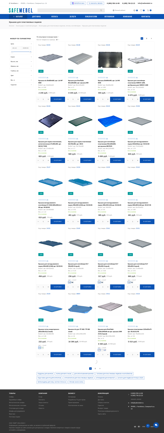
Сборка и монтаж (103, 402)
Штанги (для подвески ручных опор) (130, 378)
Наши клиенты (43, 402)
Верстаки (12, 414)
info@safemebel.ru (145, 3)
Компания (127, 16)
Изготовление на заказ (75, 405)
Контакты (146, 16)
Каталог (19, 16)
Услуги (73, 16)
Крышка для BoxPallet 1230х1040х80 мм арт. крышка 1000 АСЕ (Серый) (110, 331)
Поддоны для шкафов (45, 373)
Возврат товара (103, 408)
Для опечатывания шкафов (83, 373)
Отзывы (41, 405)
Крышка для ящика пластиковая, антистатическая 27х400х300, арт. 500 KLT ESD (50, 144)
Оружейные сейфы (15, 399)
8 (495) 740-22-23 (128, 3)
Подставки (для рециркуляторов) (49, 378)
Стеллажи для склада (16, 408)
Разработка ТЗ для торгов (76, 399)
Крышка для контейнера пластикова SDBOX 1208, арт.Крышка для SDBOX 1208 (138, 83)
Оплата (54, 16)
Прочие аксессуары (76, 382)
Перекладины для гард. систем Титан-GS (52, 382)
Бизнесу (71, 393)
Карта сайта (102, 414)
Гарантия (101, 405)
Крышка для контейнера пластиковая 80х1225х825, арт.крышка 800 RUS (107, 144)
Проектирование (73, 402)
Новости (41, 408)
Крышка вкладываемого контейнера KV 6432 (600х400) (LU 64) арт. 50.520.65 (50, 205)
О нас (40, 397)
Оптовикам (109, 16)
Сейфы (11, 397)
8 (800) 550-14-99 (113, 3)
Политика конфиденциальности (108, 411)
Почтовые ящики (14, 417)
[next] (151, 38)
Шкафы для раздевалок (17, 411)
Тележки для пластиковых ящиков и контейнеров (114, 373)
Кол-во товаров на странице (46, 39)
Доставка (36, 16)
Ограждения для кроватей (105, 378)
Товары (12, 393)
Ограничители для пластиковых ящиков (78, 378)
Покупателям (91, 16)
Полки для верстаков (63, 373)
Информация (103, 393)
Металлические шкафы (16, 402)
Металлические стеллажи (17, 405)
